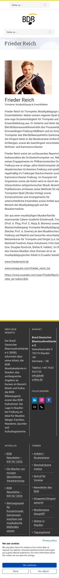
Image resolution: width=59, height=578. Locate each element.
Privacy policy (49, 540)
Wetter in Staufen (39, 523)
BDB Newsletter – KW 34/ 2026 (14, 492)
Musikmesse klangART (41, 511)
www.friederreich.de (17, 261)
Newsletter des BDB (43, 489)
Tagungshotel (42, 532)
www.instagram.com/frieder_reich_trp (27, 268)
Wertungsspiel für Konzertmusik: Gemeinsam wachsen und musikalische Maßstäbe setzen (15, 517)
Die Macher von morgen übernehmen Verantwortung (16, 474)
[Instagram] (41, 400)
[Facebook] (48, 400)
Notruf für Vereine (39, 478)
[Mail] (34, 407)
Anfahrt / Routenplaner (42, 455)
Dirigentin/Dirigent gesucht (43, 500)
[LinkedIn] (34, 400)
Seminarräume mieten (42, 466)
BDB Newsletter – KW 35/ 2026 (14, 457)
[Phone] (41, 407)
